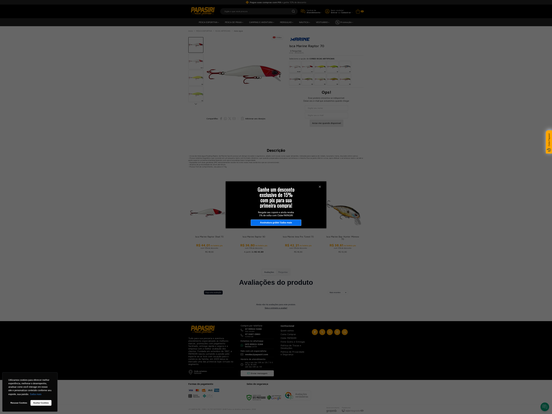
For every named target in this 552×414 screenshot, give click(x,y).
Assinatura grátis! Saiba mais (276, 222)
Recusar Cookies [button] (18, 403)
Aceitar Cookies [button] (41, 403)
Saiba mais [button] (35, 394)
